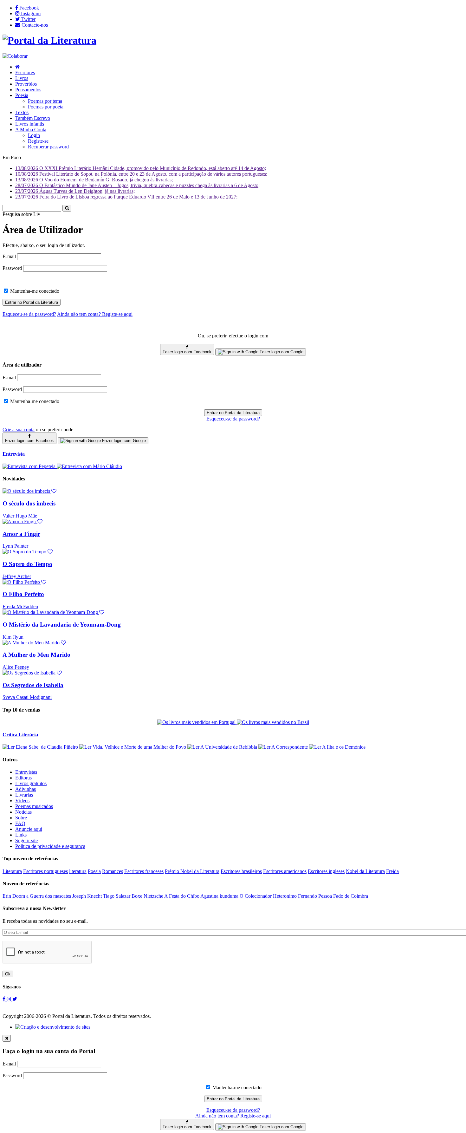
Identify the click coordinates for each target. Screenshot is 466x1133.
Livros (21, 78)
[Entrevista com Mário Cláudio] (89, 466)
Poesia (21, 95)
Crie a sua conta (19, 429)
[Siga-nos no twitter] (14, 999)
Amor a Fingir (21, 534)
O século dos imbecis (29, 503)
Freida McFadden (20, 606)
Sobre (21, 817)
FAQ (20, 823)
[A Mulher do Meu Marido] (34, 642)
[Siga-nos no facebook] (5, 999)
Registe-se (38, 141)
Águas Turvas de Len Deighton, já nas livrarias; (75, 191)
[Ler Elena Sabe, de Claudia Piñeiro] (41, 747)
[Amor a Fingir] (22, 521)
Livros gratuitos (31, 783)
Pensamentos (28, 89)
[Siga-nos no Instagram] (9, 999)
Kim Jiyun (13, 637)
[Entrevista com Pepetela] (30, 466)
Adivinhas (25, 789)
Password (12, 268)
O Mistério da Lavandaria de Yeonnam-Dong (62, 624)
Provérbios (26, 84)
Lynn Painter (15, 546)
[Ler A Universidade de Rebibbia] (222, 747)
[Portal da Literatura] (49, 40)
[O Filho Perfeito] (24, 582)
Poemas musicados (34, 806)
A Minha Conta (30, 129)
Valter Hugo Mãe (20, 515)
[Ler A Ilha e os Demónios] (337, 747)
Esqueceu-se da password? (233, 418)
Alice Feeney (16, 667)
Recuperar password (48, 146)
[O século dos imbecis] (29, 491)
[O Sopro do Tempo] (28, 551)
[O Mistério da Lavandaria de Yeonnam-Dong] (53, 612)
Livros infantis (29, 124)
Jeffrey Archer (17, 576)
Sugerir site (26, 840)
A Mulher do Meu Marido (36, 654)
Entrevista (14, 454)
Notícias (23, 812)
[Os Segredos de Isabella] (32, 672)
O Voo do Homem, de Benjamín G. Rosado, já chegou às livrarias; (94, 179)
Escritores (25, 72)
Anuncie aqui (28, 829)
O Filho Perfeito (23, 594)
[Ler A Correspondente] (283, 747)
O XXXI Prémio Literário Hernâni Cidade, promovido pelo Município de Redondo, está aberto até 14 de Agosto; (140, 168)
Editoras (23, 777)
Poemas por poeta (45, 106)
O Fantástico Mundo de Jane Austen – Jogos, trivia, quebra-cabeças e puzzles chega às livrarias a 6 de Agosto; (137, 185)
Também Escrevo (32, 118)
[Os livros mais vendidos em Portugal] (197, 722)
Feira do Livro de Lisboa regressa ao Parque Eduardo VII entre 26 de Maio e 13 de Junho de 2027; (126, 196)
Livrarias (24, 795)
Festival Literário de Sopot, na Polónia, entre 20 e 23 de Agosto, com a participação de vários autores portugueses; (141, 174)
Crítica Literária (20, 734)
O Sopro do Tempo (27, 564)
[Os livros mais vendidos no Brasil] (273, 722)
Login (34, 135)
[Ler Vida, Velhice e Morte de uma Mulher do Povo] (133, 747)
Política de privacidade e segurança (50, 846)
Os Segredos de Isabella (33, 685)
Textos (22, 112)
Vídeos (22, 800)
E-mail (9, 256)
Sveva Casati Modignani (27, 697)
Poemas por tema (45, 101)
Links (21, 834)
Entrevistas (26, 772)
